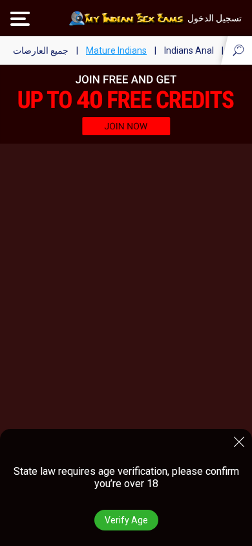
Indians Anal (189, 50)
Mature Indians (116, 50)
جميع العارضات (40, 50)
